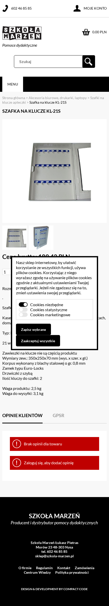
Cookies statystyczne (48, 309)
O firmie (25, 568)
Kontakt (63, 568)
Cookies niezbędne (46, 304)
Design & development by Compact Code (54, 589)
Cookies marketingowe (50, 314)
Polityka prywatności (72, 572)
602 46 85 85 (21, 8)
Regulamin (44, 568)
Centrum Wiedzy (37, 572)
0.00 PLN (99, 32)
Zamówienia (84, 568)
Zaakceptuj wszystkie (38, 340)
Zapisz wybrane (33, 329)
